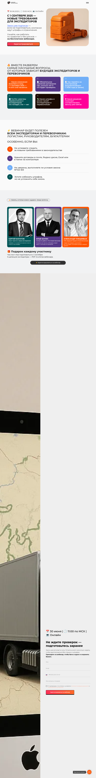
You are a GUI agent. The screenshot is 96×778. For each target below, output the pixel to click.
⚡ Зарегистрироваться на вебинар (48, 262)
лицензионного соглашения (55, 687)
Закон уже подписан (17, 25)
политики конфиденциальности (80, 686)
